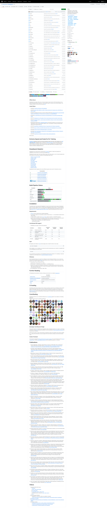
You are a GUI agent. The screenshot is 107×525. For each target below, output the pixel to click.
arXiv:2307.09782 (47, 437)
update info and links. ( (47, 17)
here (45, 104)
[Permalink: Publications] (28, 342)
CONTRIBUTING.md (32, 65)
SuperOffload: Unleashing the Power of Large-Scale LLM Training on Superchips (47, 126)
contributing (50, 296)
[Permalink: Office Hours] (28, 100)
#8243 (56, 89)
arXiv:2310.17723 (40, 450)
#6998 (52, 29)
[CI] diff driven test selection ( (48, 46)
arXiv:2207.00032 (55, 393)
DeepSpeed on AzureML (34, 498)
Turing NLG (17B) (33, 166)
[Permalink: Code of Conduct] (28, 336)
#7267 (54, 73)
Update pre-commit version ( (48, 49)
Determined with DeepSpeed (42, 178)
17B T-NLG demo (34, 490)
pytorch (75, 23)
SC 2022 (60, 393)
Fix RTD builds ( (46, 53)
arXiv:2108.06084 (47, 371)
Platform (5, 1)
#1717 (55, 51)
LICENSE (31, 68)
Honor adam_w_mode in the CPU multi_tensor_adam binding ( (52, 25)
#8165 (53, 61)
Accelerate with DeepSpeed (41, 174)
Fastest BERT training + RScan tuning (38, 491)
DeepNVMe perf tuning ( (47, 20)
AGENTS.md (31, 56)
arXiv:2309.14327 (46, 442)
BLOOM (34, 142)
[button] (63, 245)
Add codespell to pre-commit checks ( (49, 51)
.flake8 (31, 44)
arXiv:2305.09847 (44, 429)
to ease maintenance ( (51, 73)
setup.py (31, 87)
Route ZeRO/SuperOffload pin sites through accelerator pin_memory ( (53, 15)
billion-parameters (70, 16)
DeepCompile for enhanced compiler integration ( (50, 80)
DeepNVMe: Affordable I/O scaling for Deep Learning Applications (44, 133)
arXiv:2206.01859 (49, 386)
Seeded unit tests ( (46, 85)
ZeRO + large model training (36, 489)
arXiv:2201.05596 (47, 377)
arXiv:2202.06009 (54, 374)
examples (31, 32)
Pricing (29, 1)
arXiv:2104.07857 (54, 364)
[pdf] (56, 377)
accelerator (31, 15)
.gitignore (31, 46)
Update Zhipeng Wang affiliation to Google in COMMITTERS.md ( (53, 63)
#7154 (58, 80)
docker (31, 29)
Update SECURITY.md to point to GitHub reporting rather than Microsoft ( (54, 77)
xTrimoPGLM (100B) (34, 161)
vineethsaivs (31, 11)
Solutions (9, 1)
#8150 (50, 75)
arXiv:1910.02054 (47, 345)
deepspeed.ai (57, 273)
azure (30, 17)
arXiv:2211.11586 (37, 398)
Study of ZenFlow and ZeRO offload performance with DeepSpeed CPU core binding (47, 127)
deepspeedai (4, 4)
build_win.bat (31, 80)
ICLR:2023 (48, 408)
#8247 (56, 13)
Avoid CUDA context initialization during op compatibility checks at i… (53, 65)
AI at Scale (47, 151)
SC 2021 (60, 364)
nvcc (43, 216)
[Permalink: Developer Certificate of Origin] (28, 326)
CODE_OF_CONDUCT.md (33, 61)
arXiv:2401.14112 (33, 460)
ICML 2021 (46, 361)
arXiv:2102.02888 (40, 361)
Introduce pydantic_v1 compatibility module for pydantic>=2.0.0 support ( (54, 82)
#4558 (49, 53)
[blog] (44, 357)
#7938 (48, 39)
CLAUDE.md (31, 58)
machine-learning (76, 19)
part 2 (46, 492)
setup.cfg (31, 85)
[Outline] (64, 92)
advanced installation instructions (47, 254)
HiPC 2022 (39, 368)
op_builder (31, 34)
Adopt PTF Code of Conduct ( (48, 61)
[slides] (42, 357)
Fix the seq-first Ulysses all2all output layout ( (40, 11)
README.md (31, 75)
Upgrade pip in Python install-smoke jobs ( (50, 13)
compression (75, 16)
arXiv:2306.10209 (50, 422)
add (44, 73)
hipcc (46, 216)
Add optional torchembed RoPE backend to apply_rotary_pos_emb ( (53, 37)
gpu (68, 19)
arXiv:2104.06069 (33, 368)
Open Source (20, 1)
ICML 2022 (53, 377)
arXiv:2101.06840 (61, 356)
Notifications (92, 4)
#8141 (57, 22)
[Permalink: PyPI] (28, 241)
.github (31, 13)
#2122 (51, 17)
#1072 (50, 85)
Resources (14, 1)
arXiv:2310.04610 (52, 447)
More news (32, 135)
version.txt (31, 89)
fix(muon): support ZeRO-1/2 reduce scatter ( (50, 22)
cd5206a (56, 11)
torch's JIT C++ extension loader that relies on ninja (39, 209)
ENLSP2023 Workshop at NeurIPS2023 (38, 426)
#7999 (58, 32)
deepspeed (31, 27)
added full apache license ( (47, 68)
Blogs (31, 282)
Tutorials (31, 281)
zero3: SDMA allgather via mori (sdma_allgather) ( (50, 32)
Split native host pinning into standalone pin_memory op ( (52, 87)
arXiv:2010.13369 (42, 354)
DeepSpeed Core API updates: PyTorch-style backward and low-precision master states (48, 118)
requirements (31, 37)
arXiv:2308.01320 (33, 435)
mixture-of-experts (70, 20)
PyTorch (32, 213)
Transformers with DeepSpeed (42, 172)
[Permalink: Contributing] (28, 294)
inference (71, 19)
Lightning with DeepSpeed (41, 175)
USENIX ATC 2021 (35, 357)
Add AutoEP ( (46, 39)
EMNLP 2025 (61, 479)
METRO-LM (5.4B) (34, 167)
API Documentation (33, 279)
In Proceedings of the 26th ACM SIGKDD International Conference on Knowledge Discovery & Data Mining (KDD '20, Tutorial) (47, 350)
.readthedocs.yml (32, 53)
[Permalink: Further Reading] (28, 270)
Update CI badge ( (46, 75)
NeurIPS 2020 (49, 354)
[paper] (39, 357)
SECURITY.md (32, 77)
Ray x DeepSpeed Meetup (43, 122)
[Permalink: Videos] (28, 484)
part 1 (43, 492)
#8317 (47, 11)
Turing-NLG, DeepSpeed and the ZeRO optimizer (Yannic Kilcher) (42, 504)
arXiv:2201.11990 (46, 383)
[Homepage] (2, 1)
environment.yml (32, 82)
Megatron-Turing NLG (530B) (35, 156)
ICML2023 (39, 405)
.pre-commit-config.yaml (33, 49)
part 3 (48, 492)
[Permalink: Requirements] (28, 211)
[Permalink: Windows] (28, 256)
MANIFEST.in (31, 70)
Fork (98, 4)
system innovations (50, 142)
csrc (30, 25)
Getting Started (32, 276)
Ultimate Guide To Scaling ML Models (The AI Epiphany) (41, 505)
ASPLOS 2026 (49, 482)
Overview (33, 488)
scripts (31, 39)
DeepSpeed (10, 4)
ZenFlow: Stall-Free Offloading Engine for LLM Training (43, 129)
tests (30, 41)
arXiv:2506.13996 (37, 471)
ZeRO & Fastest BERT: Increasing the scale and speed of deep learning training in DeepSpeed (47, 497)
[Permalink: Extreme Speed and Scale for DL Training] (28, 139)
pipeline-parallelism (70, 23)
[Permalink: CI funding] (28, 285)
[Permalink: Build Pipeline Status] (28, 185)
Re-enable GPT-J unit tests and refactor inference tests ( (51, 44)
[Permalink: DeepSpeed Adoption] (28, 149)
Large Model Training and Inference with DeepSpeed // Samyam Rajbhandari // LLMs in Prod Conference (47, 499)
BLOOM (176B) (33, 159)
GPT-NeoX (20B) (33, 163)
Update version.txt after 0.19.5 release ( (49, 89)
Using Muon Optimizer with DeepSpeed (40, 108)
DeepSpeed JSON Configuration (35, 278)
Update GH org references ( (47, 29)
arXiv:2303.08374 (36, 414)
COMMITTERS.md (32, 63)
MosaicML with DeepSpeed (41, 177)
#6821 (53, 49)
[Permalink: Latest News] (28, 106)
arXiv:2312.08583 (33, 455)
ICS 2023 (42, 418)
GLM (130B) (33, 160)
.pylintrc (31, 51)
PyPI (39, 243)
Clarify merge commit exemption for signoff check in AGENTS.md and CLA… (54, 56)
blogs (30, 22)
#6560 (51, 20)
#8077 (53, 46)
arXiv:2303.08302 (61, 425)
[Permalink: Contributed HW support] (28, 223)
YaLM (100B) (33, 162)
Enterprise (25, 1)
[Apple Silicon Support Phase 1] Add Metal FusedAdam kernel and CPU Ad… (54, 34)
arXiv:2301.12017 (33, 405)
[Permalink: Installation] (28, 203)
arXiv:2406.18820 (33, 467)
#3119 (52, 68)
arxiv (45, 482)
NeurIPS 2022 (53, 371)
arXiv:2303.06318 (36, 418)
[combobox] (55, 9)
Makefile (31, 73)
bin (30, 20)
